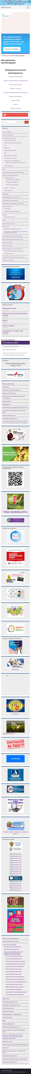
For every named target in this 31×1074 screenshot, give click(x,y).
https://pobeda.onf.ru (16, 511)
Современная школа (8, 1008)
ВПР (3, 169)
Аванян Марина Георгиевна (14, 969)
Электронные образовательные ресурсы (13, 257)
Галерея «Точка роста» (9, 415)
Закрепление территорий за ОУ (12, 229)
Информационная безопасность (11, 197)
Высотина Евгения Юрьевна (14, 958)
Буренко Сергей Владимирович (15, 976)
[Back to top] (27, 1070)
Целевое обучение (7, 245)
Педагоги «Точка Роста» (9, 393)
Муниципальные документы (10, 938)
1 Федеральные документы (13, 179)
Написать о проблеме (12, 49)
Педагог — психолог (9, 188)
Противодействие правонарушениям (12, 236)
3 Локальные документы (12, 184)
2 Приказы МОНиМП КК (12, 182)
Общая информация (8, 383)
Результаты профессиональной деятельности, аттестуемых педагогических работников (15, 354)
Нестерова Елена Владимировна (15, 961)
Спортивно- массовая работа (12, 160)
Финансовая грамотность (9, 1062)
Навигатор (5, 1047)
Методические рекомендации (11, 346)
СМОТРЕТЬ (15, 669)
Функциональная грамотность (11, 1027)
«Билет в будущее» (8, 325)
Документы (5, 387)
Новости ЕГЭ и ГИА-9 (10, 217)
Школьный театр (7, 1041)
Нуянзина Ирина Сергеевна (13, 974)
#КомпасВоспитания (9, 308)
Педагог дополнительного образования (15, 80)
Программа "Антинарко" (10, 155)
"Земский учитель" (8, 733)
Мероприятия (6, 404)
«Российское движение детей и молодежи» (15, 421)
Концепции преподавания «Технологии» (13, 203)
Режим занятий (6, 401)
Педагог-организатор (15, 84)
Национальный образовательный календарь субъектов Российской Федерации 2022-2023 (12, 1036)
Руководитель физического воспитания (16, 92)
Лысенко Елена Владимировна (15, 994)
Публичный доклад (8, 1011)
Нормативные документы (9, 349)
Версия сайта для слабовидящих (16, 114)
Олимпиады (7, 208)
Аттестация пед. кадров (17, 55)
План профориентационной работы (13, 251)
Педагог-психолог (15, 88)
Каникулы (6, 148)
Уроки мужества (8, 165)
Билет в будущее (7, 131)
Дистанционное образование (10, 175)
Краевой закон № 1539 (10, 150)
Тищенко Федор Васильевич (14, 984)
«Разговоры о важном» (10, 140)
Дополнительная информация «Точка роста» (15, 407)
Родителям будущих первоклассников (12, 239)
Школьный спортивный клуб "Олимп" (16, 162)
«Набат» (5, 320)
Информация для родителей (10, 200)
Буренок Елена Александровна (15, 966)
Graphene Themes (21, 1072)
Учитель (15, 104)
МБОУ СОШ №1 (6, 7)
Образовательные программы (11, 390)
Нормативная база (9, 177)
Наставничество (7, 1017)
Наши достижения (7, 206)
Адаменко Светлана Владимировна (16, 992)
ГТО (5, 145)
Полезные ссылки (9, 253)
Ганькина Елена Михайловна (14, 956)
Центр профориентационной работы (12, 248)
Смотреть (15, 714)
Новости (4, 214)
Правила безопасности (8, 223)
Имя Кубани (5, 194)
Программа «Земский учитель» (11, 1005)
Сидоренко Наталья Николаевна (15, 979)
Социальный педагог (15, 96)
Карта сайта (5, 998)
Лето (5, 153)
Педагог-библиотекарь (15, 76)
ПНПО (4, 220)
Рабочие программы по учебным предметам (15, 1044)
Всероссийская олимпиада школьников (13, 172)
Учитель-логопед (15, 108)
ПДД (3, 1020)
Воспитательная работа (8, 138)
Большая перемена (7, 135)
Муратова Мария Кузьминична (15, 987)
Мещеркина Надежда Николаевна (15, 964)
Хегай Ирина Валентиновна (14, 971)
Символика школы (7, 242)
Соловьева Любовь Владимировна (16, 981)
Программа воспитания (10, 158)
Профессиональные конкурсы (12, 211)
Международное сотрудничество (12, 1014)
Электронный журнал (8, 260)
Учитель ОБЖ (15, 100)
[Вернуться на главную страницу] (15, 2)
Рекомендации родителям (10, 1002)
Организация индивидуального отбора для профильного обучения (15, 232)
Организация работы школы (10, 941)
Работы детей (8, 190)
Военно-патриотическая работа (12, 142)
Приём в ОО (5, 226)
